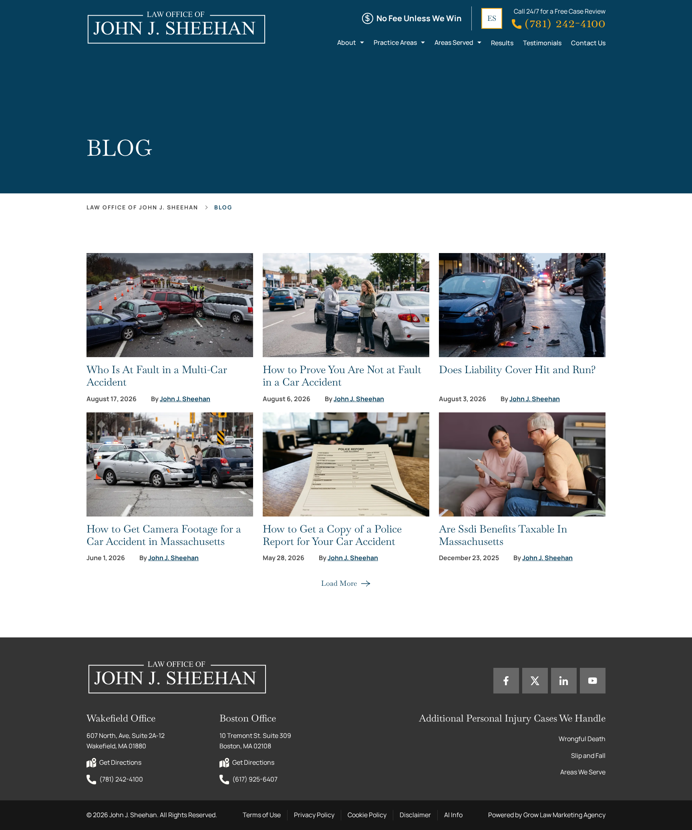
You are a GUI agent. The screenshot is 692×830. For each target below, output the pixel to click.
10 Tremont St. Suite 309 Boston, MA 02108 (255, 740)
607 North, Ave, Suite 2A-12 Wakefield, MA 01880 (126, 740)
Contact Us (588, 42)
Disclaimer (415, 814)
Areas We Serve (583, 772)
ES (491, 18)
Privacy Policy (314, 814)
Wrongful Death (582, 738)
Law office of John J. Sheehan (142, 207)
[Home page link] (176, 27)
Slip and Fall (588, 755)
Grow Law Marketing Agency (564, 814)
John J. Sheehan (185, 399)
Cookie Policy (367, 814)
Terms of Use (262, 814)
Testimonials (542, 42)
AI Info (453, 814)
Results (502, 42)
